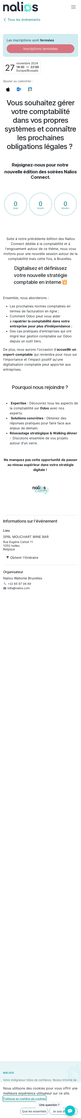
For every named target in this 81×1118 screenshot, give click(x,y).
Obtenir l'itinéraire (23, 557)
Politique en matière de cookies (24, 1098)
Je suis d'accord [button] (64, 1111)
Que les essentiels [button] (34, 1111)
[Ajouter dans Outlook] (19, 89)
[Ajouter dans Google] (30, 89)
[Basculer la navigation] (73, 7)
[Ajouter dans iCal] (8, 89)
